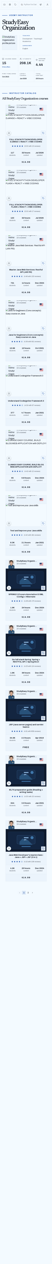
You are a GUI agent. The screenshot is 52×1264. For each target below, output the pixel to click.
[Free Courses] (10, 4)
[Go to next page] (32, 893)
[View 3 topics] (43, 263)
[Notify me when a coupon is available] (9, 133)
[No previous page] (19, 893)
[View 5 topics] (43, 133)
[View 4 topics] (43, 393)
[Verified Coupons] (4, 4)
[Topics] (15, 4)
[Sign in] (47, 4)
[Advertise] (40, 4)
